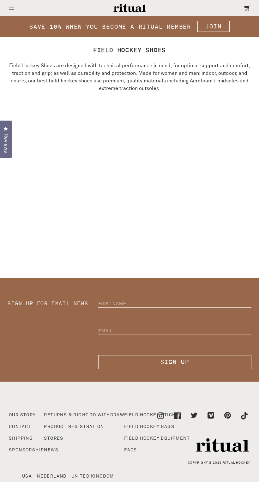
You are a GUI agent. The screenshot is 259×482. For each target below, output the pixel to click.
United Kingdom (92, 476)
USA (27, 476)
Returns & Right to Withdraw (84, 415)
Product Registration (74, 427)
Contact (20, 427)
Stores (53, 438)
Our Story (22, 415)
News (51, 450)
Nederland (52, 476)
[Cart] (247, 7)
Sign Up (174, 362)
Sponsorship (26, 450)
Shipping (21, 438)
